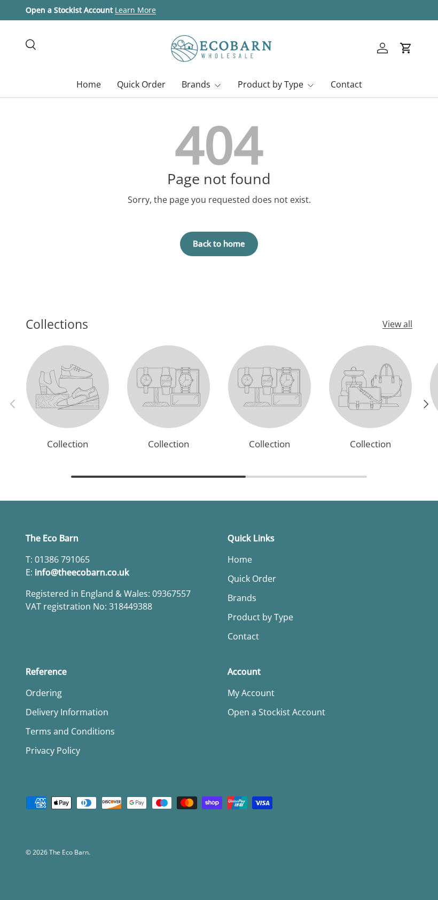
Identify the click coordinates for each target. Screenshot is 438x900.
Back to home (219, 243)
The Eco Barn (69, 852)
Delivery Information (67, 712)
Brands (242, 598)
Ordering (44, 693)
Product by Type (260, 617)
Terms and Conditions (70, 731)
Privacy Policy (53, 750)
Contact (346, 84)
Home (88, 84)
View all (397, 324)
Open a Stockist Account (276, 712)
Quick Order (141, 84)
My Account (251, 693)
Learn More (135, 10)
